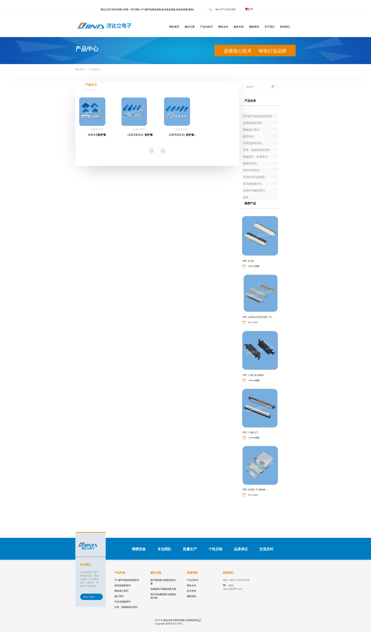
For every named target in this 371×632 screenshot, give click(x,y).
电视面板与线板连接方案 (163, 589)
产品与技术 (206, 26)
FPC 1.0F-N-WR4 (253, 375)
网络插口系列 (121, 590)
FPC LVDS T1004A (254, 489)
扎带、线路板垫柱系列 (126, 607)
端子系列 (119, 596)
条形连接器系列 (122, 585)
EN (251, 9)
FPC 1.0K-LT (250, 432)
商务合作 (223, 26)
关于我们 (270, 26)
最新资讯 (254, 26)
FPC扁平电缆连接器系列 (126, 580)
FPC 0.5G (248, 261)
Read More (89, 597)
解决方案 (190, 26)
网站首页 (174, 26)
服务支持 (239, 26)
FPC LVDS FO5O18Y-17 (257, 317)
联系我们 (285, 26)
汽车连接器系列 (122, 601)
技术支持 (191, 590)
